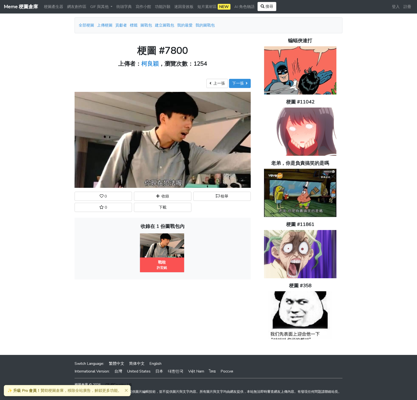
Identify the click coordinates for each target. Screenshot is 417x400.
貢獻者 (121, 25)
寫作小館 (143, 6)
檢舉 (224, 196)
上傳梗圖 (104, 25)
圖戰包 (146, 25)
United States (139, 371)
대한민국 (175, 371)
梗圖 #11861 (300, 224)
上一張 (218, 83)
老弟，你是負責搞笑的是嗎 (300, 163)
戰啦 (162, 262)
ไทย (212, 371)
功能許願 (162, 6)
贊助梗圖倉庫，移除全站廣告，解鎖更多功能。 (64, 390)
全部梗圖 (86, 25)
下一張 (239, 83)
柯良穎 (150, 64)
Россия (227, 371)
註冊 (407, 6)
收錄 (164, 196)
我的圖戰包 (205, 25)
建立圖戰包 (164, 25)
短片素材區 (213, 6)
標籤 (134, 25)
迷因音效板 (184, 6)
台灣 (118, 371)
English (155, 363)
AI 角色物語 (244, 6)
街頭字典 (124, 6)
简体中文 (137, 363)
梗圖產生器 (53, 6)
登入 (396, 6)
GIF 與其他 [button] (100, 6)
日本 (159, 371)
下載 (163, 207)
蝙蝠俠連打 (300, 40)
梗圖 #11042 (300, 102)
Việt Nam (196, 371)
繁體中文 (116, 363)
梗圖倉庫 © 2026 (88, 384)
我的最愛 (185, 25)
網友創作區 (76, 6)
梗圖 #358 (300, 285)
